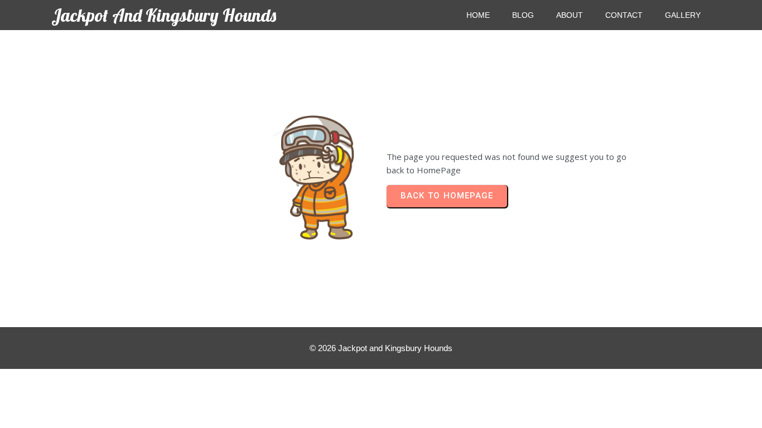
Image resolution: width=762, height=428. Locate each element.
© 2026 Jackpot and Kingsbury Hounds (381, 348)
